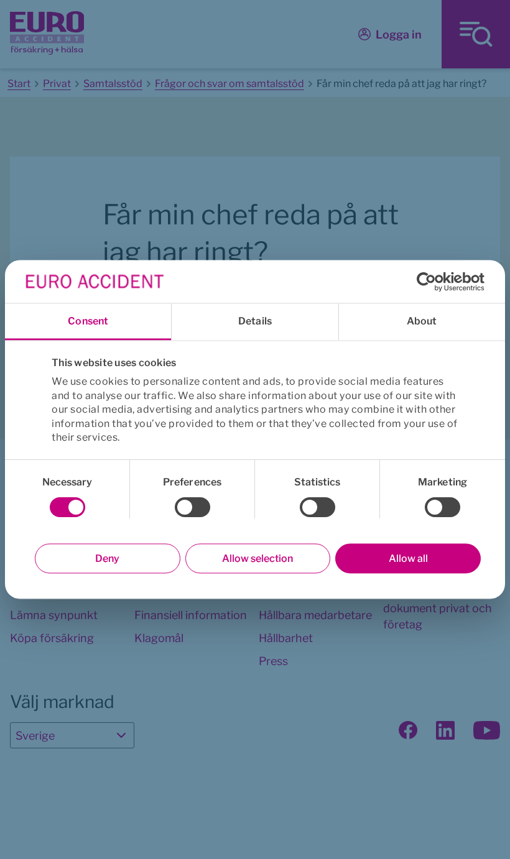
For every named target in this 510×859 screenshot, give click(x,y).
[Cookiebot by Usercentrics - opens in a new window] (430, 282)
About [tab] (422, 321)
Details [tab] (255, 321)
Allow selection (257, 558)
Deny (107, 558)
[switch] (192, 507)
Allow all (408, 558)
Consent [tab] (88, 321)
